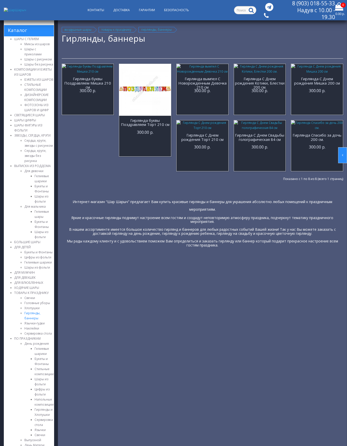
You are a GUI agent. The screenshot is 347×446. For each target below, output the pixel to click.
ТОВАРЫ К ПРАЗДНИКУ (116, 29)
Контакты (96, 10)
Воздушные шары (78, 29)
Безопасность (176, 10)
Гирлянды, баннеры (156, 29)
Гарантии (147, 10)
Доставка (121, 10)
